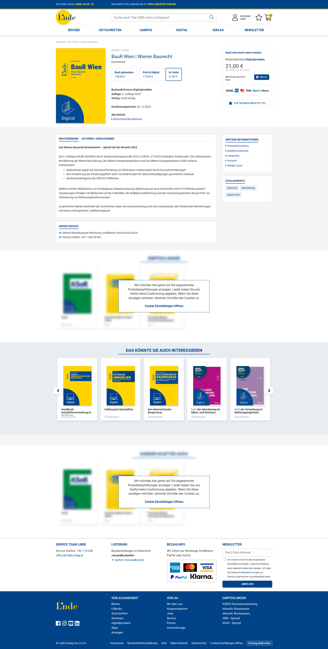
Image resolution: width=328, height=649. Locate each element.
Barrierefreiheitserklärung (142, 643)
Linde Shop (82, 4)
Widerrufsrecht (179, 643)
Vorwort (231, 160)
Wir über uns (175, 604)
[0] (268, 19)
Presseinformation (237, 145)
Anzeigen (117, 632)
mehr (263, 77)
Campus (146, 30)
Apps (114, 627)
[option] (77, 391)
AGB (163, 643)
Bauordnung (248, 187)
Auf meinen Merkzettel (249, 103)
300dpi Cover (234, 165)
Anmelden (245, 16)
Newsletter (254, 30)
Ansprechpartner (177, 608)
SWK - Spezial (231, 618)
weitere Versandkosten (129, 560)
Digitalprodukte (121, 623)
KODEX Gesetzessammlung (239, 604)
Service (171, 618)
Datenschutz (199, 643)
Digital (182, 30)
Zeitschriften (110, 30)
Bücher (74, 30)
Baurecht (232, 187)
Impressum (117, 643)
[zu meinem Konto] (235, 19)
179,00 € (151, 74)
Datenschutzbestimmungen (245, 572)
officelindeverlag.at (69, 555)
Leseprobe (232, 155)
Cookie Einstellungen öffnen (164, 306)
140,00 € (124, 74)
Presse (171, 623)
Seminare (117, 618)
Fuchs (125, 50)
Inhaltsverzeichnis (237, 150)
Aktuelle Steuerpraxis (235, 608)
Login (243, 18)
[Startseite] (65, 17)
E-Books (116, 608)
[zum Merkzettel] (259, 19)
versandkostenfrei (161, 4)
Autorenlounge (176, 627)
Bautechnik (233, 194)
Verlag (218, 30)
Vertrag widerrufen (259, 643)
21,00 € (174, 74)
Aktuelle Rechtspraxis (236, 613)
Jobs (170, 613)
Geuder (115, 50)
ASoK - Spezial (231, 623)
